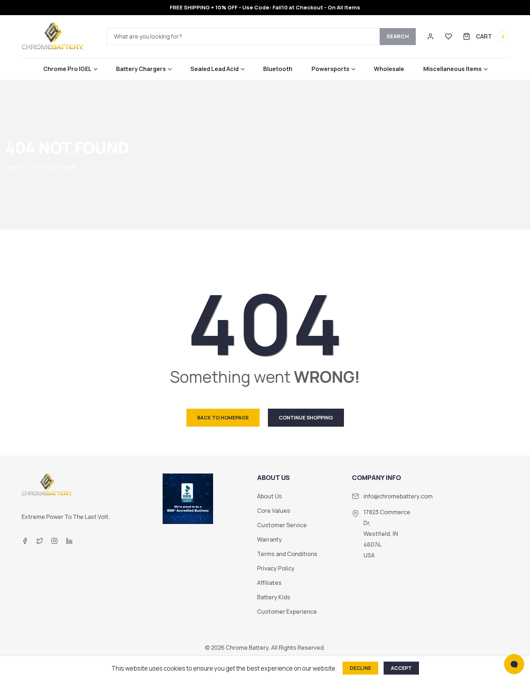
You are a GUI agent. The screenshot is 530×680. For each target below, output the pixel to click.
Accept (401, 668)
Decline (360, 668)
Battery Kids (273, 597)
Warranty (269, 539)
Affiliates (269, 583)
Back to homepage (223, 417)
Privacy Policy (276, 568)
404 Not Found (56, 167)
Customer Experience (287, 611)
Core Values (273, 511)
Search (398, 36)
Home (13, 167)
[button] (70, 69)
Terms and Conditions (287, 554)
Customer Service (282, 525)
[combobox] (261, 36)
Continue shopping (306, 417)
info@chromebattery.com (398, 496)
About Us (269, 496)
